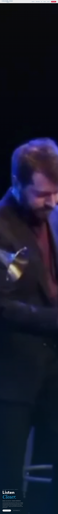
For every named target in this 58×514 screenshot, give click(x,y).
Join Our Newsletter (16, 510)
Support (44, 1)
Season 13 (33, 1)
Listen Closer (38, 1)
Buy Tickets (53, 1)
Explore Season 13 (7, 510)
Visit (41, 1)
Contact (48, 1)
